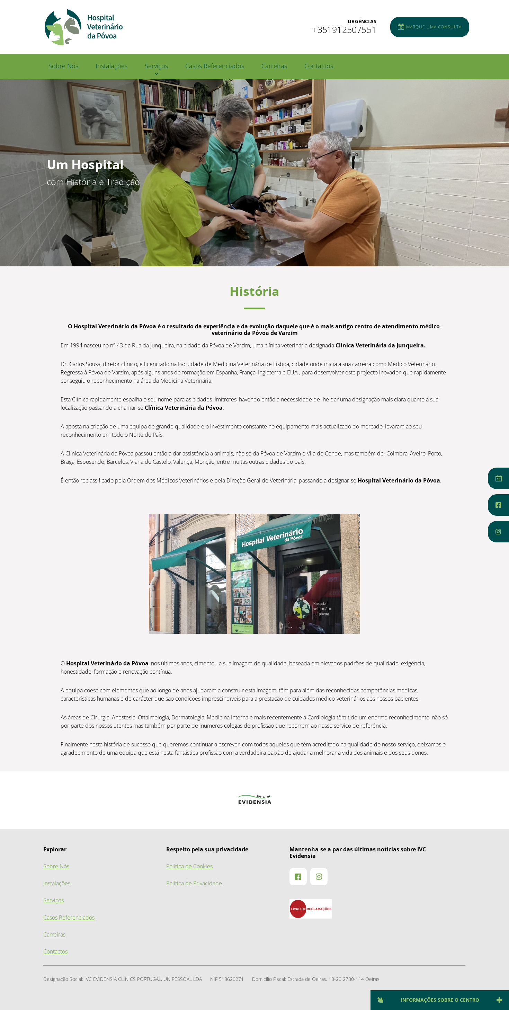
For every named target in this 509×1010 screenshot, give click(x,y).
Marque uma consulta (434, 27)
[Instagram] (498, 531)
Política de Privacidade (194, 883)
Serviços (156, 66)
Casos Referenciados (214, 66)
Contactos (318, 66)
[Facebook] (498, 505)
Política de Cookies (189, 866)
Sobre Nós (63, 66)
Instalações (111, 66)
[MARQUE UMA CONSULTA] (498, 478)
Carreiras (274, 66)
